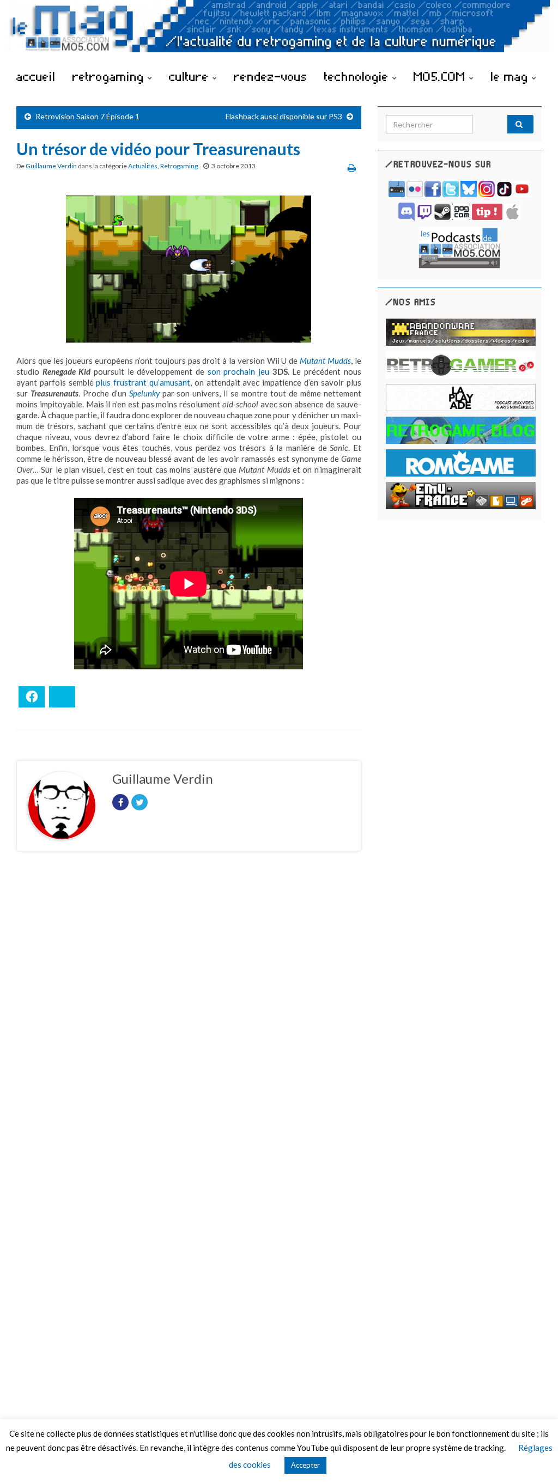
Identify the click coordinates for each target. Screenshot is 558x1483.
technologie (358, 76)
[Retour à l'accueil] (279, 31)
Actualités (142, 166)
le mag (511, 76)
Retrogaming (179, 166)
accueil (36, 76)
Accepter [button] (305, 1465)
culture (191, 76)
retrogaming (110, 76)
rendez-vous (270, 76)
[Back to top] (533, 1458)
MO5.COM (441, 76)
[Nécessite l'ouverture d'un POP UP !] (459, 246)
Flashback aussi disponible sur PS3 (284, 116)
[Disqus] (188, 1009)
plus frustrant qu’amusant (143, 382)
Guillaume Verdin (51, 166)
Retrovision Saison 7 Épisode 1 (87, 116)
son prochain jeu (238, 371)
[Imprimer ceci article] (352, 167)
